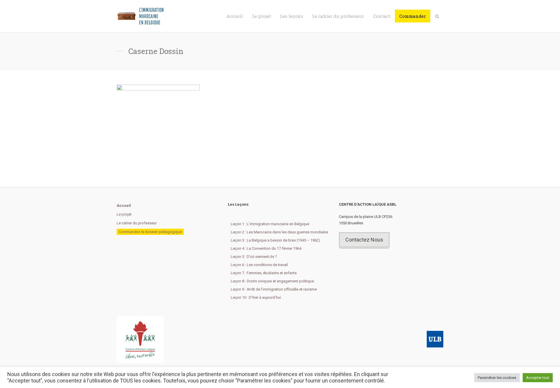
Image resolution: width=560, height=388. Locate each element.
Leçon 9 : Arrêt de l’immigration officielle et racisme (274, 289)
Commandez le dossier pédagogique (150, 232)
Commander (412, 16)
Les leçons (291, 16)
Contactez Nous (364, 240)
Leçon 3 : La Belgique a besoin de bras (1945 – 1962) (275, 240)
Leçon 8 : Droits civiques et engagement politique (272, 281)
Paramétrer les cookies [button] (497, 377)
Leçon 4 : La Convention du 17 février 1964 (266, 248)
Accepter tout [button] (537, 377)
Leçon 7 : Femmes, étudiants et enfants (264, 273)
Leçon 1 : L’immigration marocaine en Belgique (270, 224)
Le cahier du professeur (338, 16)
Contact (381, 16)
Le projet (261, 16)
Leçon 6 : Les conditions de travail (259, 265)
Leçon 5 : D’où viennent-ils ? (254, 256)
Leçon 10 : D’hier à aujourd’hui (256, 297)
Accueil (234, 16)
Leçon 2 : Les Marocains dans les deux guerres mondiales (279, 232)
